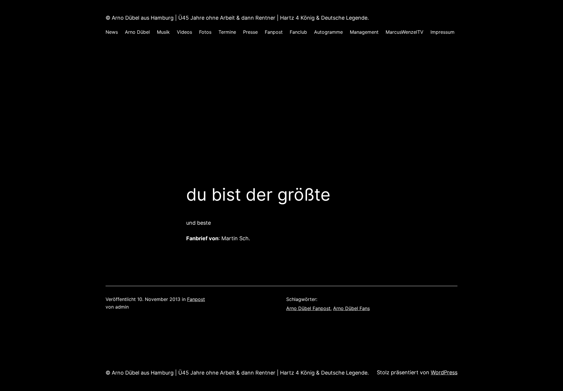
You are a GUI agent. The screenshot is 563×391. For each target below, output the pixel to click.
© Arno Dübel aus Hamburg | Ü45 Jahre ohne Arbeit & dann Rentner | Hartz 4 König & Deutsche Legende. (237, 18)
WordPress (444, 372)
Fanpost (196, 299)
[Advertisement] (281, 105)
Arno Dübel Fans (351, 308)
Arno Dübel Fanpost (308, 308)
